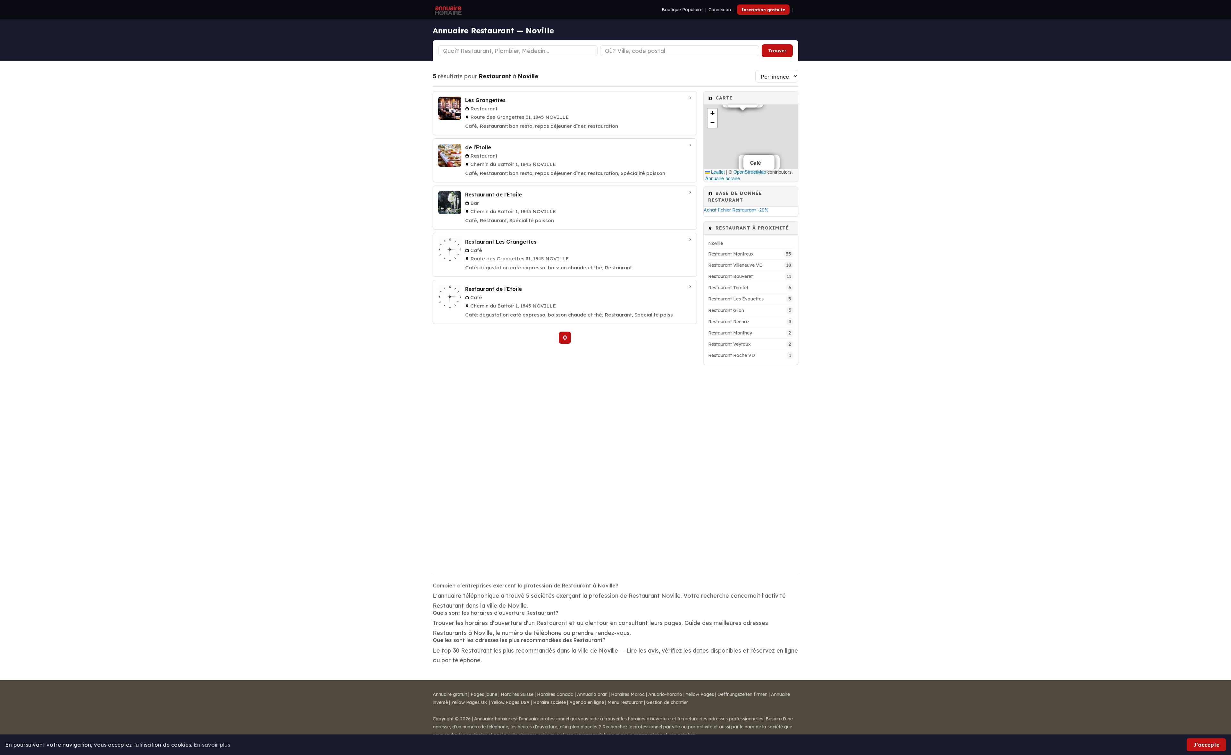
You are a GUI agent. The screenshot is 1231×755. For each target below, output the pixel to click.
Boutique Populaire (682, 10)
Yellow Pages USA (510, 702)
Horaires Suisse (517, 694)
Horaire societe (549, 702)
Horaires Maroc (628, 694)
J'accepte (1206, 744)
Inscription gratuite (763, 9)
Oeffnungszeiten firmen (742, 694)
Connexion (719, 10)
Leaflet (717, 172)
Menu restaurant (625, 702)
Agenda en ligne (586, 702)
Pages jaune (484, 694)
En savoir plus (212, 744)
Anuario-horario (665, 694)
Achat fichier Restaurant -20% (736, 210)
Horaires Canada (555, 694)
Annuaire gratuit (450, 694)
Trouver (777, 51)
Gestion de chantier (667, 702)
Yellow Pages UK (469, 702)
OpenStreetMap (749, 172)
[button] (712, 113)
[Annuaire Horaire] (447, 9)
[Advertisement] (750, 465)
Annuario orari (592, 694)
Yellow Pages (700, 694)
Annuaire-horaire (722, 178)
